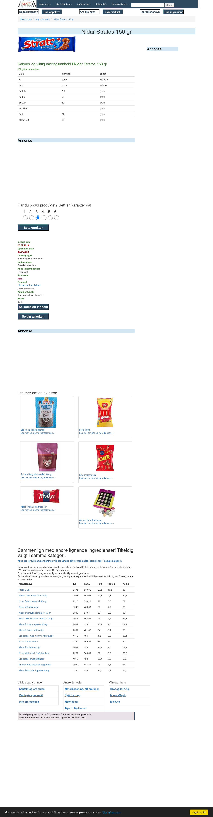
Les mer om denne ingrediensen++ (38, 432)
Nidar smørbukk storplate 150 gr (35, 612)
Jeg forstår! (199, 812)
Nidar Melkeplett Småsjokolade (34, 653)
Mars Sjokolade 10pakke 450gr (34, 670)
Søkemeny (44, 3)
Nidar (20, 278)
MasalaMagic (118, 695)
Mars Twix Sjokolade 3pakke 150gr (36, 618)
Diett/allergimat (63, 3)
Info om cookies (29, 701)
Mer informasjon (111, 812)
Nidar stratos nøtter (28, 641)
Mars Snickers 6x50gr (29, 647)
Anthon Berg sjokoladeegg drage (35, 664)
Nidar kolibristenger (28, 606)
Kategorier (100, 3)
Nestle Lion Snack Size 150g (33, 595)
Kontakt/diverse (119, 3)
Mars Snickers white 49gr (31, 630)
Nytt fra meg (72, 695)
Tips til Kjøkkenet (75, 708)
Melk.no (115, 701)
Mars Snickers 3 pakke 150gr (33, 624)
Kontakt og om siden (32, 689)
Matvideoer (71, 701)
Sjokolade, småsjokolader (31, 658)
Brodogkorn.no (119, 689)
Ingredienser (83, 3)
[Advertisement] (76, 165)
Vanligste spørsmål (31, 695)
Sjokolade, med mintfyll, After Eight (36, 635)
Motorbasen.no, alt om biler (82, 689)
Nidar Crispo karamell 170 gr (33, 601)
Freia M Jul (24, 589)
